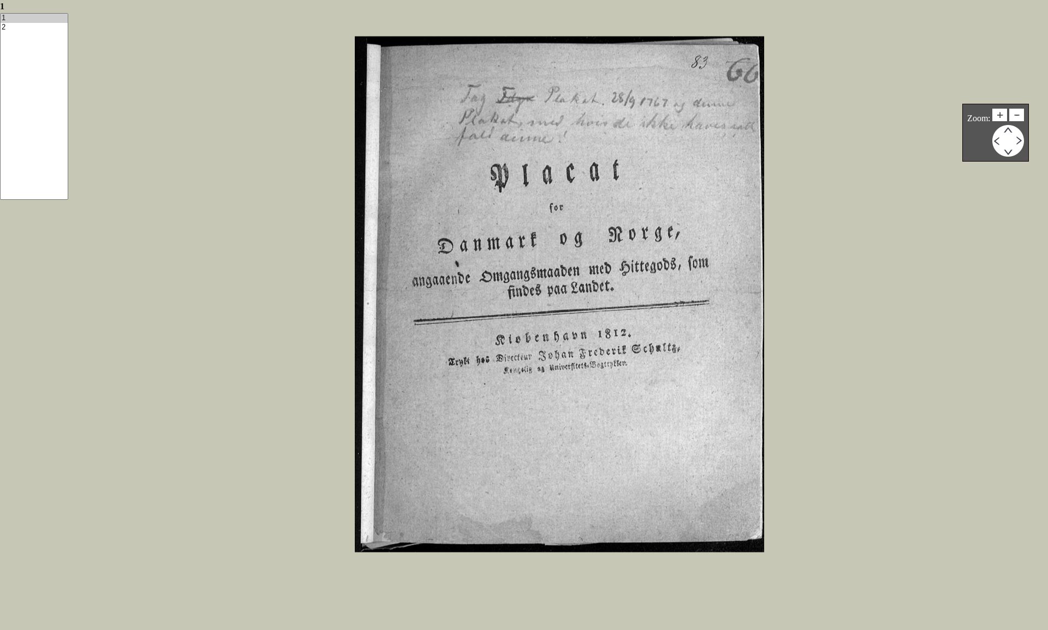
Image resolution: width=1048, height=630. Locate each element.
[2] (34, 27)
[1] (34, 18)
